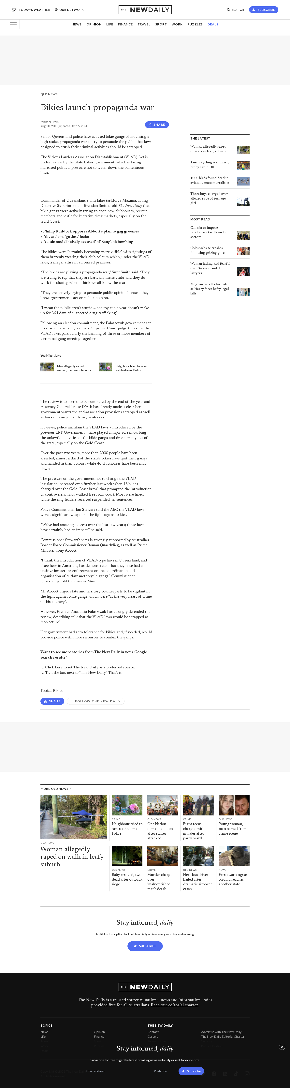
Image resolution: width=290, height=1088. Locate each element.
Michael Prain (49, 122)
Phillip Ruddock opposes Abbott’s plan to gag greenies (91, 231)
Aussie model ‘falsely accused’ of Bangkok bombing (88, 242)
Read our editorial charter (174, 1005)
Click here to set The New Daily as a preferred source (89, 667)
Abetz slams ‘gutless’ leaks (66, 237)
